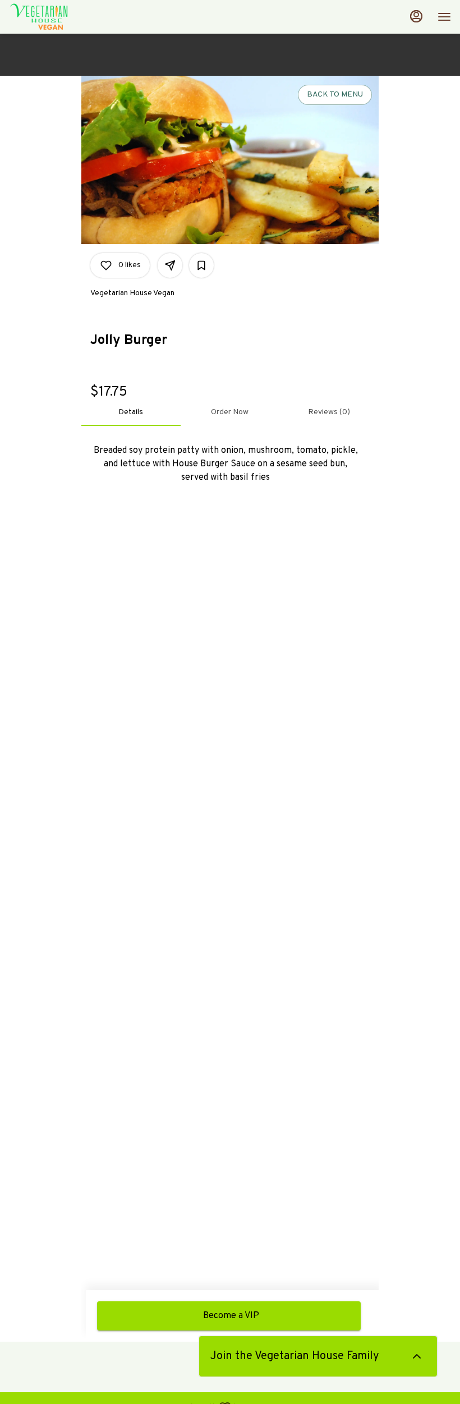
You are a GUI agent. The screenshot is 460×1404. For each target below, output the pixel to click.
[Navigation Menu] (444, 16)
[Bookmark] (201, 265)
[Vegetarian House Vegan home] (59, 17)
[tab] (131, 412)
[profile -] (416, 16)
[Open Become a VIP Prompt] (416, 1356)
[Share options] (170, 265)
